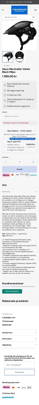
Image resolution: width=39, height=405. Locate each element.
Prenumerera (19, 372)
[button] (3, 10)
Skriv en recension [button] (12, 291)
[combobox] (19, 17)
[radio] (19, 146)
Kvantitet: (5, 157)
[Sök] (34, 17)
